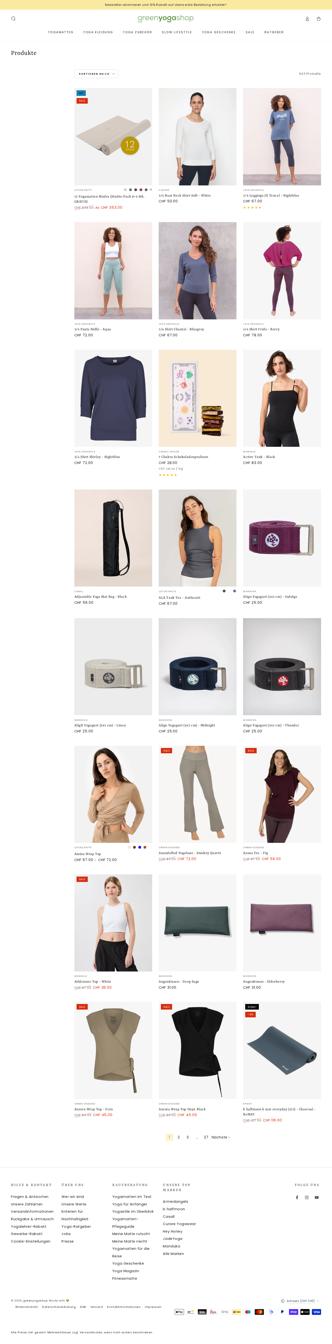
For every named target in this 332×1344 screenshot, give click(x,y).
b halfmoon (174, 1209)
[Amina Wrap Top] (113, 794)
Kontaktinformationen (123, 1307)
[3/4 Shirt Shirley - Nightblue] (113, 398)
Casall (169, 1216)
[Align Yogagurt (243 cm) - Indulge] (282, 538)
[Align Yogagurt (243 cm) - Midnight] (197, 666)
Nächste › (221, 1137)
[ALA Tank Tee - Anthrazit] (197, 538)
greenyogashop (35, 1301)
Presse (67, 1241)
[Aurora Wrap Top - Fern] (113, 1050)
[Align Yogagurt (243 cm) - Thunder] (282, 666)
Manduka (171, 1246)
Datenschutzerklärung (59, 1307)
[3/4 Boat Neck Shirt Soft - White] (197, 136)
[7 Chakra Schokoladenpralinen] (197, 398)
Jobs (66, 1233)
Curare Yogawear (179, 1223)
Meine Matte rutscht (131, 1233)
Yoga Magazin (125, 1271)
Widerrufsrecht (26, 1307)
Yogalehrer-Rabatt (28, 1226)
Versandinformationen (32, 1211)
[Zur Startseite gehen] (166, 19)
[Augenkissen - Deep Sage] (197, 923)
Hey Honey (172, 1231)
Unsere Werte (73, 1204)
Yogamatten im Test (132, 1196)
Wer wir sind (72, 1196)
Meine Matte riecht (129, 1241)
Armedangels (175, 1201)
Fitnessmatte (124, 1278)
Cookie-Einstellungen (31, 1241)
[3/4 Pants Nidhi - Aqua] (113, 270)
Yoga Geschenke (128, 1263)
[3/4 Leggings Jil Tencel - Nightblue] (282, 136)
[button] (13, 19)
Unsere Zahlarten (27, 1204)
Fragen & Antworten (30, 1196)
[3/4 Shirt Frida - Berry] (282, 270)
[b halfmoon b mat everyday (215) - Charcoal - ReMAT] (282, 1050)
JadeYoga (172, 1238)
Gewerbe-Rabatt (27, 1233)
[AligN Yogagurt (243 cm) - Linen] (113, 666)
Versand (96, 1307)
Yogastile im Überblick (133, 1211)
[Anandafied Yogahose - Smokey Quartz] (197, 794)
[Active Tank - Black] (282, 398)
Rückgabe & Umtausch (32, 1219)
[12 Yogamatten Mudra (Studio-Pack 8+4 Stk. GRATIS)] (113, 136)
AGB (83, 1307)
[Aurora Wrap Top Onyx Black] (197, 1050)
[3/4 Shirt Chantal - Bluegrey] (197, 270)
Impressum (153, 1307)
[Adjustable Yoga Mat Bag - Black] (113, 538)
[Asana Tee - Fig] (282, 794)
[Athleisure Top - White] (113, 923)
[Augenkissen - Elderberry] (282, 923)
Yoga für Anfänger (129, 1204)
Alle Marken (173, 1253)
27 (206, 1137)
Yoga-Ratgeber (76, 1226)
